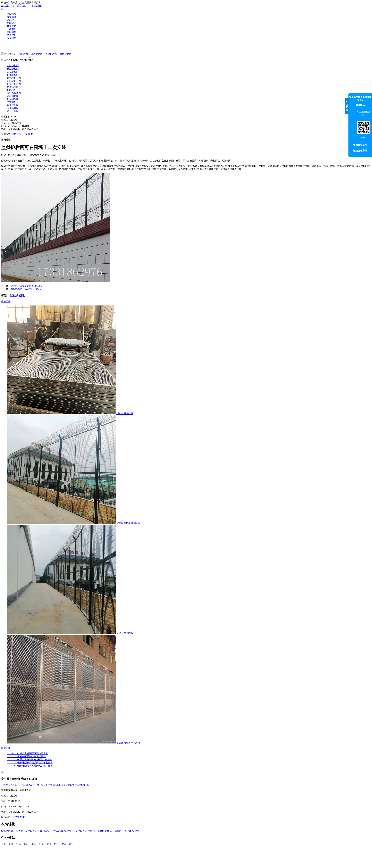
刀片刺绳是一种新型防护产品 (25, 289)
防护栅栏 (11, 102)
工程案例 (11, 29)
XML (22, 817)
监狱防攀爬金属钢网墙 (128, 523)
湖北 (11, 844)
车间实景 (11, 32)
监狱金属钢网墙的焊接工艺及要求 (30, 762)
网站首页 (11, 14)
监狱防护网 (13, 96)
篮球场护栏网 (14, 81)
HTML (16, 817)
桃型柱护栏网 (14, 84)
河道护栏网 (13, 105)
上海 (3, 844)
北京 (64, 844)
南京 (33, 844)
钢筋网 (91, 830)
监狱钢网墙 (7, 830)
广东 (41, 844)
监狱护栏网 (51, 54)
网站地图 (37, 5)
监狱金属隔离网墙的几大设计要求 (30, 765)
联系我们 (21, 5)
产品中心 (11, 20)
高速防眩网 (13, 108)
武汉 (71, 844)
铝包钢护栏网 (14, 77)
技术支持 (11, 26)
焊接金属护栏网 (124, 413)
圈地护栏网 (13, 111)
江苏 (18, 844)
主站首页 (5, 5)
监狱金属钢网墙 (124, 633)
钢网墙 (19, 830)
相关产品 (5, 301)
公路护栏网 (22, 54)
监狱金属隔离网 (132, 830)
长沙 (26, 844)
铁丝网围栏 (43, 830)
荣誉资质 (11, 35)
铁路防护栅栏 (105, 830)
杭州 (56, 844)
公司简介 (11, 17)
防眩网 (118, 830)
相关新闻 (5, 748)
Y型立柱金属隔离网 (62, 830)
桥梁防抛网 (13, 87)
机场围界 (11, 90)
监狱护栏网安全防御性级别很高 (26, 286)
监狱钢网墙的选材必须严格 (26, 756)
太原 (48, 844)
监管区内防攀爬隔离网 (128, 742)
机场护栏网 (65, 54)
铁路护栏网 (36, 54)
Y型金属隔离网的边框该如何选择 (29, 759)
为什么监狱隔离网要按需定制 (27, 753)
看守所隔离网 (14, 93)
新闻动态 (11, 23)
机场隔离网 (13, 99)
